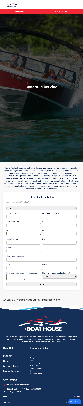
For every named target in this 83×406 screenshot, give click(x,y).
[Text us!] (74, 402)
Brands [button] (6, 360)
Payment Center (36, 373)
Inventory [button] (7, 355)
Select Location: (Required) (17, 202)
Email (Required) (13, 221)
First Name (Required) (15, 213)
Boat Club (34, 360)
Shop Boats (19, 11)
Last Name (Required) (50, 213)
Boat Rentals (35, 363)
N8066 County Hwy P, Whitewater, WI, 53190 (23, 389)
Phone (44, 221)
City (43, 230)
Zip (43, 239)
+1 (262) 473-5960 (13, 391)
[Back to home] (10, 5)
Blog (31, 371)
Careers (33, 358)
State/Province (12, 239)
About (32, 355)
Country (9, 247)
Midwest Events (36, 368)
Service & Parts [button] (10, 366)
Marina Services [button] (11, 371)
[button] (79, 4)
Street (8, 230)
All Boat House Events (38, 366)
